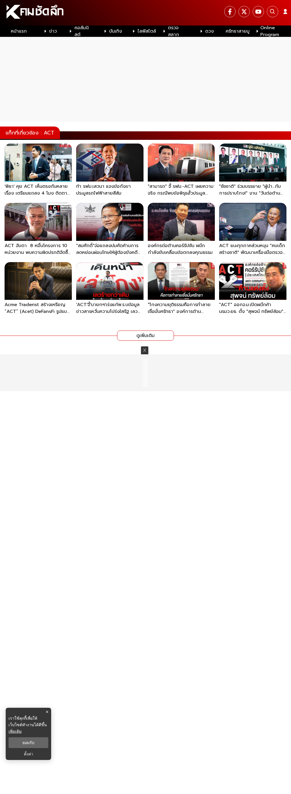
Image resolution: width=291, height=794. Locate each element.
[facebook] (230, 12)
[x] (244, 12)
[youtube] (258, 12)
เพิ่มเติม (15, 731)
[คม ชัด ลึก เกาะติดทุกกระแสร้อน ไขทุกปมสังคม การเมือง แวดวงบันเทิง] (145, 13)
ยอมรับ (28, 742)
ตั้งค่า (28, 754)
